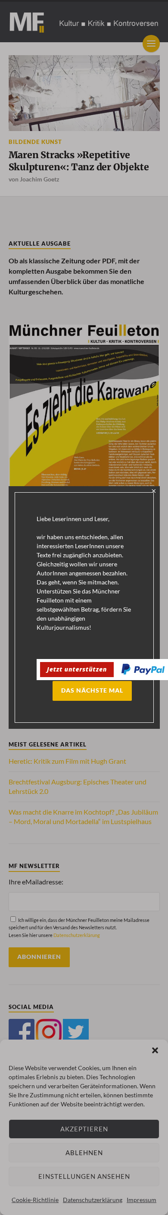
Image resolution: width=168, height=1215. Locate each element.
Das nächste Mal (92, 690)
